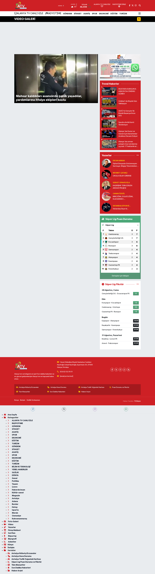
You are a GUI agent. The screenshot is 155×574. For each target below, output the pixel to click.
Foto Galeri (13, 521)
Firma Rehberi (14, 530)
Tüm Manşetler (24, 392)
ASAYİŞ (86, 14)
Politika (15, 481)
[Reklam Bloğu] (120, 66)
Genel (14, 478)
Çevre (14, 487)
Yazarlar (12, 527)
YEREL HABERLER (19, 469)
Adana (15, 501)
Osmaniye (16, 516)
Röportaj (12, 536)
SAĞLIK (15, 472)
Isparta (15, 510)
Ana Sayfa (12, 415)
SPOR (94, 14)
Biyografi (12, 539)
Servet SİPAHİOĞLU (121, 182)
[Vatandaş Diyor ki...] (106, 207)
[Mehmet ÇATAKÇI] (106, 174)
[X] (116, 369)
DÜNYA (15, 475)
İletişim (22, 400)
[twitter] (64, 409)
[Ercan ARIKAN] (106, 163)
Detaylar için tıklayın (120, 276)
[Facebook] (112, 369)
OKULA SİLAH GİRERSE (122, 176)
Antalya (15, 498)
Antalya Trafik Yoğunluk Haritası (92, 387)
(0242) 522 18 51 (66, 372)
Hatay (14, 507)
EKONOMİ (104, 14)
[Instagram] (120, 369)
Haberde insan (18, 490)
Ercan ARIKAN (119, 161)
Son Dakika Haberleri (57, 392)
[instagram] (95, 409)
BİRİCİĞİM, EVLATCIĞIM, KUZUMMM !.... (123, 198)
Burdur (15, 504)
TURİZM (123, 14)
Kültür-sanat (18, 493)
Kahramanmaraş (19, 519)
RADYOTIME (54, 13)
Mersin (15, 513)
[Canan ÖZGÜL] (106, 196)
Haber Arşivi (85, 392)
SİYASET (77, 14)
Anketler (12, 542)
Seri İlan (11, 533)
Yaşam (15, 484)
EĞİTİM (114, 14)
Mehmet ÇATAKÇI (120, 173)
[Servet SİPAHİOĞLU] (106, 185)
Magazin (16, 496)
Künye (16, 400)
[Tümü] (138, 155)
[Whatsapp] (124, 369)
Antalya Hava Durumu (58, 387)
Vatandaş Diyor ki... (121, 206)
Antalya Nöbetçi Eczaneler (29, 387)
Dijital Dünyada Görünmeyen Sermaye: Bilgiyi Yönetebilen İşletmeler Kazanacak (125, 165)
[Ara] (140, 5)
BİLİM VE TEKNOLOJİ (21, 467)
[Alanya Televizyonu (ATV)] (20, 5)
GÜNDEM (67, 14)
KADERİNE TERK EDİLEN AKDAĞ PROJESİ (122, 187)
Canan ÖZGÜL (119, 193)
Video (10, 524)
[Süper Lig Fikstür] (138, 284)
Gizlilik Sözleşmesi (33, 400)
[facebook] (33, 409)
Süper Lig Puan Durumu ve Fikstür (27, 562)
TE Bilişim (137, 401)
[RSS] (128, 369)
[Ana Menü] (139, 13)
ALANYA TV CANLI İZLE (30, 13)
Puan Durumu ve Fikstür (120, 387)
